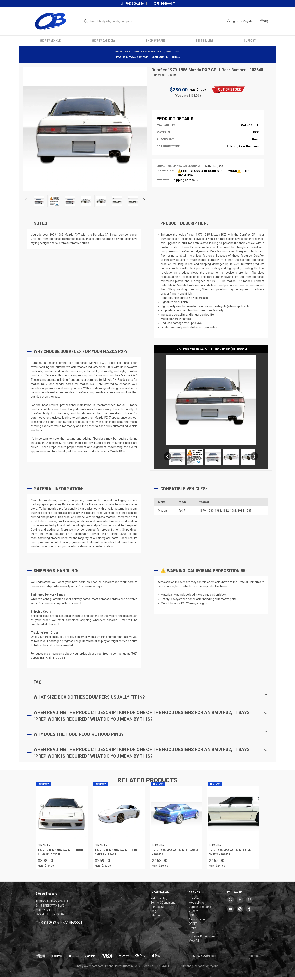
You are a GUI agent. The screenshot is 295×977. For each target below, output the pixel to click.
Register (248, 21)
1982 (225, 510)
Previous (26, 201)
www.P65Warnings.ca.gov (190, 602)
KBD (191, 914)
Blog (153, 910)
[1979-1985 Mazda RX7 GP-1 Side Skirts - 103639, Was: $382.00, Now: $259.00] (118, 813)
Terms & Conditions (163, 902)
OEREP (193, 923)
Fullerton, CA (213, 166)
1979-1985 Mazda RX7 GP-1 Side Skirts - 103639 (116, 852)
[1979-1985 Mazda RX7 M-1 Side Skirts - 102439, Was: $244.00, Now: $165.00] (233, 813)
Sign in (235, 21)
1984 (241, 510)
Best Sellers (204, 40)
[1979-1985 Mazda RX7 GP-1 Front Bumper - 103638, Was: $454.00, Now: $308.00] (61, 813)
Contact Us (157, 906)
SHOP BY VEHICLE (50, 40)
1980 (210, 510)
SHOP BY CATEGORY (103, 40)
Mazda (162, 510)
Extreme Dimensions (202, 936)
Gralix (192, 927)
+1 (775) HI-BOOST (167, 965)
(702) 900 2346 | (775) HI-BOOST (60, 922)
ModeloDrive (197, 902)
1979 (202, 510)
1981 (218, 510)
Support (250, 40)
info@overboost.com (90, 965)
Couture (194, 931)
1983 (233, 510)
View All (194, 940)
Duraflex (160, 69)
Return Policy (159, 898)
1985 (248, 510)
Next (144, 201)
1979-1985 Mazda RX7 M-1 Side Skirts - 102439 (230, 852)
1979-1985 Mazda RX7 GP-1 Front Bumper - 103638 (60, 852)
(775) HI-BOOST (164, 3)
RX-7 (182, 510)
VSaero (193, 910)
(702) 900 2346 (134, 3)
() (266, 21)
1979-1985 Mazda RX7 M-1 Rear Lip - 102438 (175, 852)
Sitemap (156, 914)
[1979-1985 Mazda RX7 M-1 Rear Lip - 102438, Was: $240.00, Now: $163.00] (176, 813)
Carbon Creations (200, 906)
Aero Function (197, 919)
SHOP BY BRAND (156, 40)
